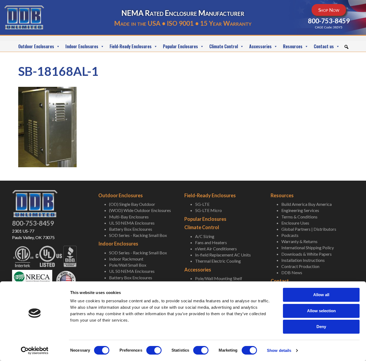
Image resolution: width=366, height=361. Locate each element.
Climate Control (223, 46)
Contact (280, 281)
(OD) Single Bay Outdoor (132, 204)
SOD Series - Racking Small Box (138, 235)
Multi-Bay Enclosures (129, 216)
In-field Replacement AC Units (223, 254)
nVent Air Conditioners (216, 248)
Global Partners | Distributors (308, 229)
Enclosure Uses (295, 222)
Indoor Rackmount (126, 258)
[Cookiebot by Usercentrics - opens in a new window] (34, 351)
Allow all (321, 294)
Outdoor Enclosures (36, 46)
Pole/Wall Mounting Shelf (218, 278)
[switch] (154, 350)
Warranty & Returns (299, 241)
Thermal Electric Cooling (218, 260)
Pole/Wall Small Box (127, 264)
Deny (321, 326)
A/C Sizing (204, 236)
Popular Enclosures (180, 46)
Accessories (260, 46)
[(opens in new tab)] (32, 279)
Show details (279, 350)
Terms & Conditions (299, 216)
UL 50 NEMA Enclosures (132, 222)
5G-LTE (202, 204)
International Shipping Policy (307, 247)
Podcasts (289, 235)
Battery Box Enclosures (130, 229)
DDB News (291, 272)
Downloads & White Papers (306, 253)
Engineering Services (300, 210)
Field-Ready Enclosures (131, 46)
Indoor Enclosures (81, 46)
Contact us (324, 46)
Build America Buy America (306, 204)
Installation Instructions (303, 260)
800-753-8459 (33, 223)
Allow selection (321, 310)
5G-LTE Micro (208, 210)
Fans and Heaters (211, 242)
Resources (292, 46)
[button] (346, 47)
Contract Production (300, 266)
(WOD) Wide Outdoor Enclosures (140, 210)
